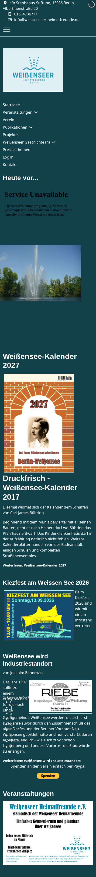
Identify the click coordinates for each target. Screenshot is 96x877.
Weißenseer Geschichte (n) (26, 142)
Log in (8, 157)
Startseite (11, 104)
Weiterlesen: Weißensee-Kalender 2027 (34, 565)
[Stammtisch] (48, 832)
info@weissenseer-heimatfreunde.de (46, 19)
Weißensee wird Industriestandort (27, 660)
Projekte (10, 134)
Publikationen (15, 127)
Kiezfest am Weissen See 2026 (46, 582)
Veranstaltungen (17, 112)
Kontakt (10, 164)
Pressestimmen (16, 149)
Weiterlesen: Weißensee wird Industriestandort (42, 760)
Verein (8, 119)
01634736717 (25, 14)
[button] (51, 702)
